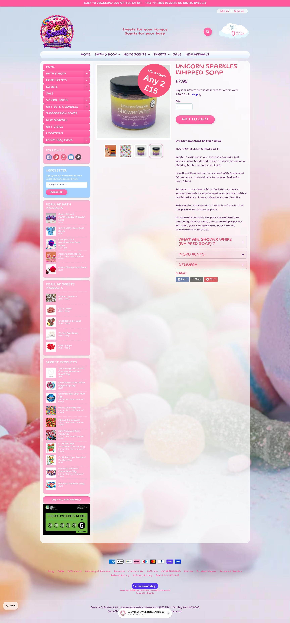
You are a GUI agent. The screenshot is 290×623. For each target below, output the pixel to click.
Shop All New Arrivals (66, 500)
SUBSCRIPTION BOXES (61, 113)
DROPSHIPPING (171, 571)
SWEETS (161, 55)
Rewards (119, 571)
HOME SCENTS (137, 55)
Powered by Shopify (145, 593)
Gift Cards (75, 571)
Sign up (239, 11)
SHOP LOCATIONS (167, 575)
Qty (178, 101)
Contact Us (135, 571)
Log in (224, 11)
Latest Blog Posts (68, 141)
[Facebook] (49, 157)
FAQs (61, 571)
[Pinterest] (56, 157)
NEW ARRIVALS (197, 54)
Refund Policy (120, 575)
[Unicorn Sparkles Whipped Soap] (110, 151)
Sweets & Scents (144, 590)
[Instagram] (64, 157)
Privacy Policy (142, 575)
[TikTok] (78, 157)
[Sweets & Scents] (57, 32)
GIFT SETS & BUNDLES (68, 108)
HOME (85, 54)
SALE (177, 54)
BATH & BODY (108, 55)
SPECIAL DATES (68, 101)
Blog (51, 571)
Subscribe (56, 192)
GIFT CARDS (54, 127)
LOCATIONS (54, 133)
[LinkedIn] (71, 157)
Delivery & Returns (97, 571)
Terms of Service (231, 571)
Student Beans (206, 571)
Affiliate (152, 571)
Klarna (188, 571)
